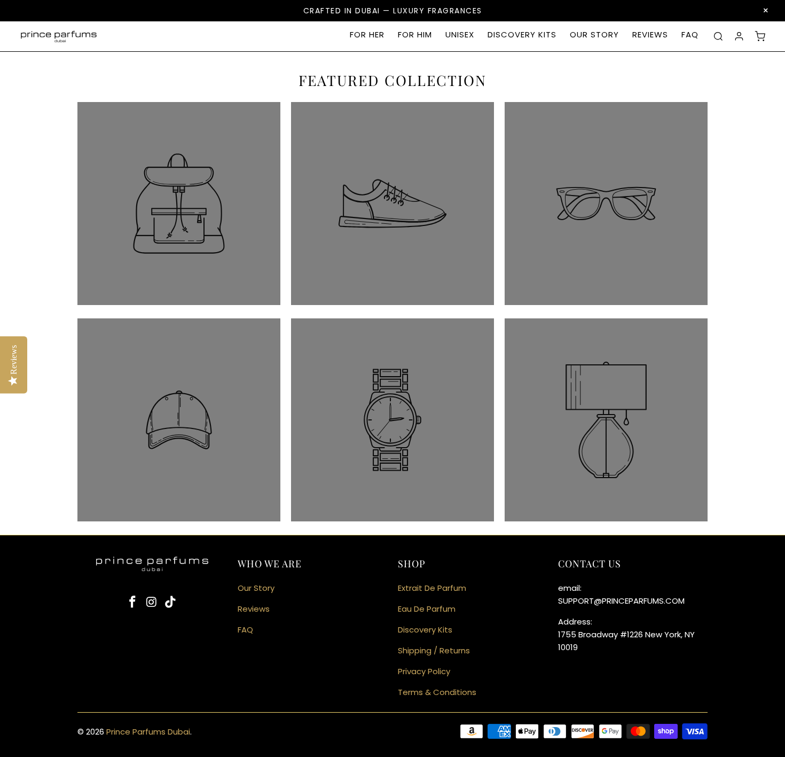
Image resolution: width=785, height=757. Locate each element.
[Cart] (759, 36)
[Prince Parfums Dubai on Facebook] (132, 603)
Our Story (594, 34)
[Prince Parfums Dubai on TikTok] (171, 603)
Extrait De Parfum (432, 588)
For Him (415, 34)
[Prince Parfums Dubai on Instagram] (152, 603)
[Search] (718, 36)
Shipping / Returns (434, 650)
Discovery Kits (522, 34)
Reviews (650, 34)
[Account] (739, 36)
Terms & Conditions (437, 692)
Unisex (459, 34)
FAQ (689, 34)
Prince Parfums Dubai (148, 731)
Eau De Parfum (427, 608)
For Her (367, 34)
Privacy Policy (424, 671)
